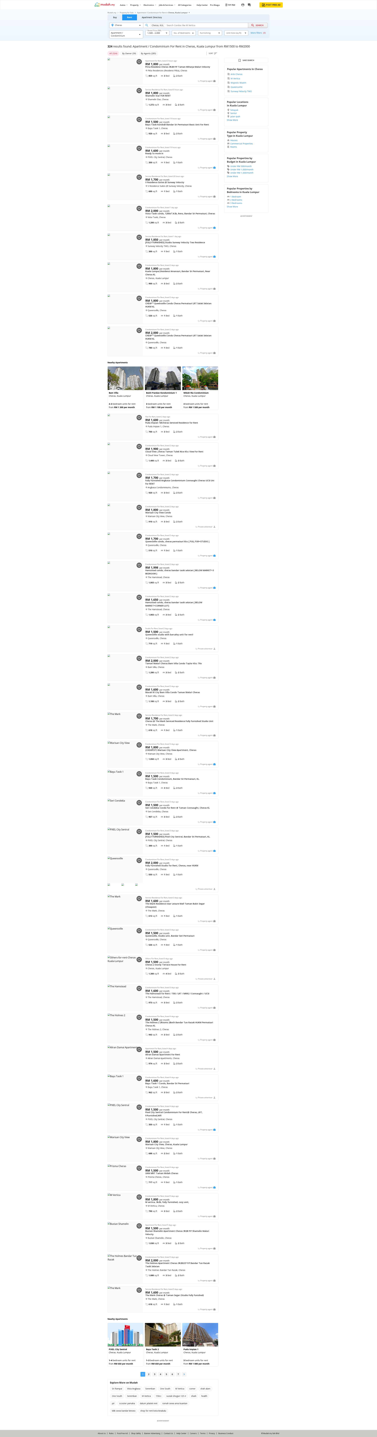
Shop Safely (136, 1433)
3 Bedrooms (236, 203)
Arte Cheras (236, 74)
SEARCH (260, 25)
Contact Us (168, 1433)
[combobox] (155, 33)
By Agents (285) (148, 53)
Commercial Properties (241, 143)
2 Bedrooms (236, 199)
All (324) (113, 53)
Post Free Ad (122, 1433)
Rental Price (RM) (154, 30)
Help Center (181, 1433)
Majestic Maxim (238, 82)
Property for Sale (127, 12)
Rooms (233, 146)
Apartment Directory (152, 17)
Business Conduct (225, 1433)
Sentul (233, 113)
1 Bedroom (235, 196)
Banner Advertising (152, 1433)
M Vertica (235, 78)
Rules (111, 1433)
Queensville (236, 87)
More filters (258, 32)
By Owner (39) (129, 53)
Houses (234, 140)
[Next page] (184, 1374)
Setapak (234, 110)
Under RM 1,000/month (241, 169)
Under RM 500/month (241, 166)
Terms (202, 1433)
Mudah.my (112, 12)
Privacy (212, 1433)
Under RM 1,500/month (241, 172)
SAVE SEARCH (248, 60)
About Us (102, 1433)
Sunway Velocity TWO (241, 91)
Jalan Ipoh (235, 116)
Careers (193, 1433)
